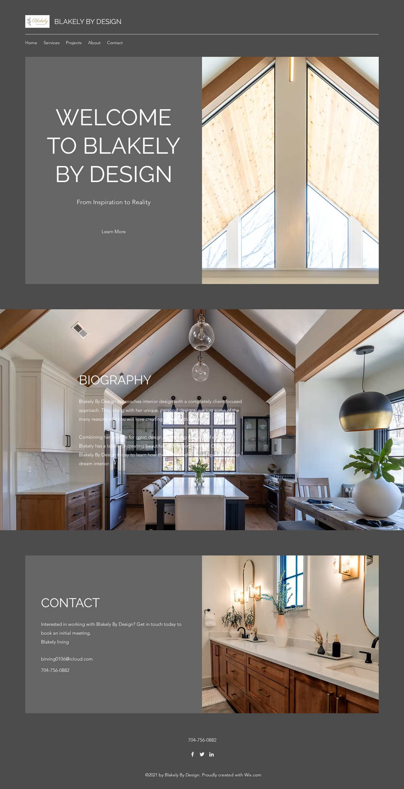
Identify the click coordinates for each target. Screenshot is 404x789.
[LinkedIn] (211, 754)
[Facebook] (192, 754)
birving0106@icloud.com (67, 659)
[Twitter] (202, 754)
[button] (114, 231)
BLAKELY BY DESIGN (88, 21)
